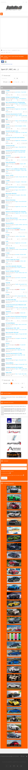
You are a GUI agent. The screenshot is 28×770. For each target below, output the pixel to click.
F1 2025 (7, 124)
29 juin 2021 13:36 (21, 355)
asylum (16, 224)
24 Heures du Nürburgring (12, 97)
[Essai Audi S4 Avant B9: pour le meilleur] (14, 653)
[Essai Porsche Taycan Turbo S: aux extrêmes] (14, 554)
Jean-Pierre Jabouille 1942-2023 (14, 266)
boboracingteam (18, 126)
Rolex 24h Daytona (10, 162)
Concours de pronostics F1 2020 (14, 353)
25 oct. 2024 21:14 (22, 190)
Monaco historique (10, 200)
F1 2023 (7, 235)
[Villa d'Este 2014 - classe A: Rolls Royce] (14, 694)
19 (25, 128)
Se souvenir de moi (5, 473)
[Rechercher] (23, 2)
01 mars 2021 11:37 (23, 364)
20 (26, 128)
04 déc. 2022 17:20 (23, 272)
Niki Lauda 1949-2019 (11, 193)
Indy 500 (8, 282)
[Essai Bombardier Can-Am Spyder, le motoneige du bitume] (14, 718)
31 (23, 297)
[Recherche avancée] (26, 2)
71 (22, 105)
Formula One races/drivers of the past (15, 150)
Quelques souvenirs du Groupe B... (14, 367)
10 (26, 94)
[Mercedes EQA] (14, 595)
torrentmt (17, 254)
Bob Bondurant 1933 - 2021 (12, 328)
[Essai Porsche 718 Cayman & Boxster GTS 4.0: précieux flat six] (14, 497)
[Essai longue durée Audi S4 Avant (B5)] (14, 735)
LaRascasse (17, 318)
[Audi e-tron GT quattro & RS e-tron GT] (14, 522)
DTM (7, 241)
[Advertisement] (14, 33)
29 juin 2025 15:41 (22, 147)
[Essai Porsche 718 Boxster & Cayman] (14, 604)
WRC (7, 119)
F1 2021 (7, 294)
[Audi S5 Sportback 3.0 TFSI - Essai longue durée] (14, 726)
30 (26, 143)
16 (22, 239)
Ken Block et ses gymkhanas (13, 228)
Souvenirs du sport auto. (12, 131)
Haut (23, 756)
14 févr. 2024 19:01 (23, 219)
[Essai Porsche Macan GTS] (14, 571)
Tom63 (16, 176)
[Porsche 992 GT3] (14, 587)
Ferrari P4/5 (9, 337)
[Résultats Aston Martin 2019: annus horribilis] (14, 546)
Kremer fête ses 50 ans (12, 218)
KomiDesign (23, 762)
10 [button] (22, 82)
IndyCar (8, 288)
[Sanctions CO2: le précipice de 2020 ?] (14, 636)
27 (22, 143)
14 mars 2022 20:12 (23, 301)
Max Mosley (9, 358)
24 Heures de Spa (10, 145)
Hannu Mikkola (9, 363)
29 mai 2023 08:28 (23, 249)
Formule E (8, 155)
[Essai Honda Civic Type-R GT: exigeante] (14, 669)
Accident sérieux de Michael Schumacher (16, 316)
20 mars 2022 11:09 (22, 296)
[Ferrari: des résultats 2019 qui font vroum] (14, 489)
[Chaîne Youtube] (21, 766)
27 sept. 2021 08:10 (23, 334)
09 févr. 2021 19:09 (23, 368)
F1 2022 (7, 253)
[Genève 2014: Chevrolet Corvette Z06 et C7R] (14, 702)
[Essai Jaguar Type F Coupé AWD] (14, 686)
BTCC (7, 205)
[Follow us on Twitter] (10, 766)
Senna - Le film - (10, 175)
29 (25, 143)
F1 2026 (7, 90)
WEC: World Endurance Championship (15, 102)
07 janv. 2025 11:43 (23, 176)
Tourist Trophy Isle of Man (12, 259)
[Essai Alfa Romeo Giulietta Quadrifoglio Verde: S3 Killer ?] (14, 743)
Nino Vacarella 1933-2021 (12, 332)
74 (26, 105)
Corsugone (17, 170)
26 (26, 184)
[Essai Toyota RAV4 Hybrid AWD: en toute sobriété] (14, 563)
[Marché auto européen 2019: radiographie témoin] (14, 514)
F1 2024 (7, 180)
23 (22, 184)
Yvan (16, 374)
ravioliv (16, 249)
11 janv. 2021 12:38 (22, 374)
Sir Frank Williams (10, 323)
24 (23, 184)
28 (23, 143)
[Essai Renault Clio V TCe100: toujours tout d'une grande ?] (14, 505)
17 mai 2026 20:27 (22, 98)
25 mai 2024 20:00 (22, 201)
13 (25, 160)
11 (26, 122)
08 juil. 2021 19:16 (21, 349)
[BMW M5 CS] (14, 579)
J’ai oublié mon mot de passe (7, 471)
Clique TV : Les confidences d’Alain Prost (16, 169)
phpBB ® (10, 762)
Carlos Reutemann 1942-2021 (13, 348)
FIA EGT (8, 343)
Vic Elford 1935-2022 (11, 299)
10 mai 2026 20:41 (22, 103)
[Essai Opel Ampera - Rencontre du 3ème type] (14, 612)
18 (23, 128)
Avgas (16, 98)
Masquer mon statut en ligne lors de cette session (12, 475)
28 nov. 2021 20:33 (23, 324)
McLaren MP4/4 (9, 223)
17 (22, 128)
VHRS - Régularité (10, 248)
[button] (9, 82)
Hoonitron (8, 311)
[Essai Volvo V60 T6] (14, 645)
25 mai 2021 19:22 (22, 360)
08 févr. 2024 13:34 (23, 224)
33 (26, 297)
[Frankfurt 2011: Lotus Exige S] (14, 677)
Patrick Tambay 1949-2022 (12, 271)
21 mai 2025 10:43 (21, 152)
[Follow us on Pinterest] (17, 766)
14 (26, 160)
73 (25, 105)
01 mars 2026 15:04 (23, 120)
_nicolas (17, 236)
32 (25, 297)
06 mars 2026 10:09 (23, 115)
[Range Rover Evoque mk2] (14, 620)
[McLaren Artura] (14, 538)
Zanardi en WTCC (10, 107)
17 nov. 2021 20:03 (23, 329)
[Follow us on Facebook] (6, 766)
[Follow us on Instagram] (14, 766)
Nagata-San (17, 109)
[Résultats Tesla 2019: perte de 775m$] (14, 530)
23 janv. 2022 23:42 (23, 307)
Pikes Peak (8, 276)
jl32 (16, 152)
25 (25, 184)
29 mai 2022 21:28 (22, 284)
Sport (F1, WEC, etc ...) (9, 69)
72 (23, 105)
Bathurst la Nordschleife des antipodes (16, 211)
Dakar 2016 (8, 372)
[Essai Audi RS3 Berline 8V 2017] (14, 710)
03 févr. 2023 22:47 (21, 267)
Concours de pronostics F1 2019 (14, 114)
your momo (17, 92)
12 (23, 160)
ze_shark (17, 157)
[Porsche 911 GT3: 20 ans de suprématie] (14, 628)
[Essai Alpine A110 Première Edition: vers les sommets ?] (14, 661)
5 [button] (18, 82)
